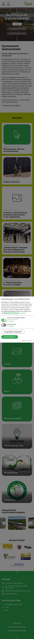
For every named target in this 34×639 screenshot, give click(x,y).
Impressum (22, 313)
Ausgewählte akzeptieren (13, 332)
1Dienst (10, 321)
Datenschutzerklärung (11, 313)
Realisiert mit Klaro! (27, 340)
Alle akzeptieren (9, 337)
